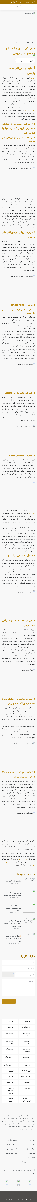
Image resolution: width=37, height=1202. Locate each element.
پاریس (33, 78)
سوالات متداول (31, 1149)
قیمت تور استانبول (11, 1149)
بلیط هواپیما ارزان (12, 1144)
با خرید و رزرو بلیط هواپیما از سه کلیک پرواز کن (23, 2)
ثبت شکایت (31, 1153)
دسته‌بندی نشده (16, 42)
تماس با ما (32, 1144)
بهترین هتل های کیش (11, 1153)
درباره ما (32, 1140)
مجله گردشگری (12, 1140)
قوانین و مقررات (30, 1157)
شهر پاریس (31, 513)
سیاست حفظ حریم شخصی (27, 1162)
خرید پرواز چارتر (24, 859)
